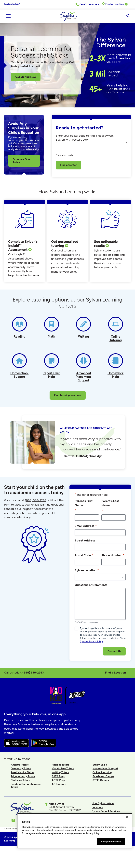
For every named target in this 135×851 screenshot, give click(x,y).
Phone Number (112, 555)
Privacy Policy (92, 833)
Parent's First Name (84, 505)
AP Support (59, 784)
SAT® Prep (58, 776)
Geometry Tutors (21, 768)
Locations (97, 807)
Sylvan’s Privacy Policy (91, 641)
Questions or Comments (91, 585)
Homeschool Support (105, 768)
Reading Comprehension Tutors (25, 785)
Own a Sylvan (12, 3)
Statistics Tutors (20, 780)
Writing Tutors (60, 772)
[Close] (127, 816)
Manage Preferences (111, 841)
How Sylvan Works (103, 803)
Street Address (85, 540)
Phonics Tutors (60, 764)
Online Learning (102, 772)
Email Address (86, 526)
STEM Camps (101, 780)
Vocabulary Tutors (63, 768)
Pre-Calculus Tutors (22, 772)
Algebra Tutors (19, 764)
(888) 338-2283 (33, 672)
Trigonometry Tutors (23, 776)
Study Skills (100, 764)
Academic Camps (103, 776)
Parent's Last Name (110, 505)
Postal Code (84, 555)
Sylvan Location (87, 570)
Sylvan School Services (106, 811)
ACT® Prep (58, 780)
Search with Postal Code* (72, 139)
